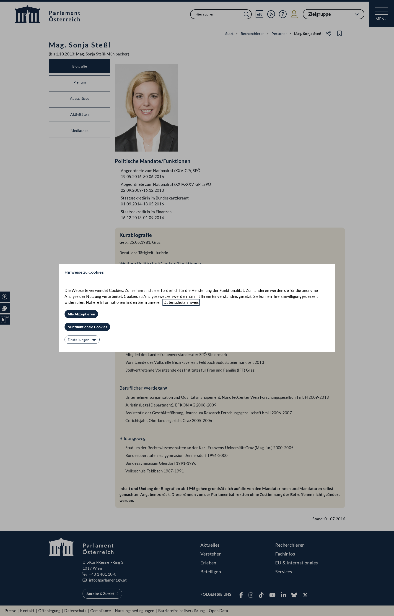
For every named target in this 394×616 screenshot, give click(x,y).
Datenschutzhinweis (181, 302)
